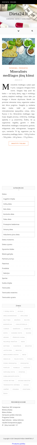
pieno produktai (10, 363)
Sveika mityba (7, 283)
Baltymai (7, 320)
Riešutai (27, 367)
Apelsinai (24, 315)
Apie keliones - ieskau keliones (13, 420)
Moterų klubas (7, 410)
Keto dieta (6, 209)
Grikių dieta (7, 204)
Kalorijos (6, 273)
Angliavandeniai (10, 315)
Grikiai (6, 337)
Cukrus (6, 328)
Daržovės (16, 328)
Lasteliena (7, 350)
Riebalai (16, 367)
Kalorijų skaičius (10, 341)
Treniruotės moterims (9, 293)
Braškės (17, 320)
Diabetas (27, 328)
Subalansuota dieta (11, 376)
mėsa (24, 354)
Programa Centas (8, 417)
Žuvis (5, 393)
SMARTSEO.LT (29, 438)
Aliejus (20, 311)
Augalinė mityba (9, 199)
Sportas (4, 278)
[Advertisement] (18, 167)
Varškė (6, 389)
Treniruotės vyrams (9, 297)
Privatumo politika (18, 444)
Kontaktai (5, 2)
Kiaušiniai (17, 346)
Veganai (16, 389)
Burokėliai (7, 324)
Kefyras (6, 346)
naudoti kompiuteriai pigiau (12, 422)
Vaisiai (26, 385)
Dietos (4, 194)
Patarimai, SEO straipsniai (11, 407)
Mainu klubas (7, 412)
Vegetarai (26, 389)
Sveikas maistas (24, 380)
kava (23, 341)
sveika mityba (8, 380)
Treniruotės (6, 288)
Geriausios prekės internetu (12, 415)
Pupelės (6, 367)
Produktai (23, 68)
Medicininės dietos (11, 354)
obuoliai (6, 359)
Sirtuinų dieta (8, 229)
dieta (5, 333)
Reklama (13, 2)
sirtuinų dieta (9, 372)
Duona (28, 333)
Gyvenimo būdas (8, 249)
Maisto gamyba (7, 254)
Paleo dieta (7, 219)
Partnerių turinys (8, 259)
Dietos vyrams (7, 244)
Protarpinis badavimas (11, 224)
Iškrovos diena (19, 337)
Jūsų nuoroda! (10, 425)
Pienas (29, 359)
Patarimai (13, 68)
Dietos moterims (8, 240)
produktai (25, 363)
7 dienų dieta (8, 311)
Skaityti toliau (18, 143)
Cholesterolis (21, 324)
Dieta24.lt (18, 13)
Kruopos (28, 346)
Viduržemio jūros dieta (11, 234)
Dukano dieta (16, 333)
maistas (19, 350)
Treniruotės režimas (11, 385)
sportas (22, 372)
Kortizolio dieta (8, 214)
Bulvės (27, 320)
